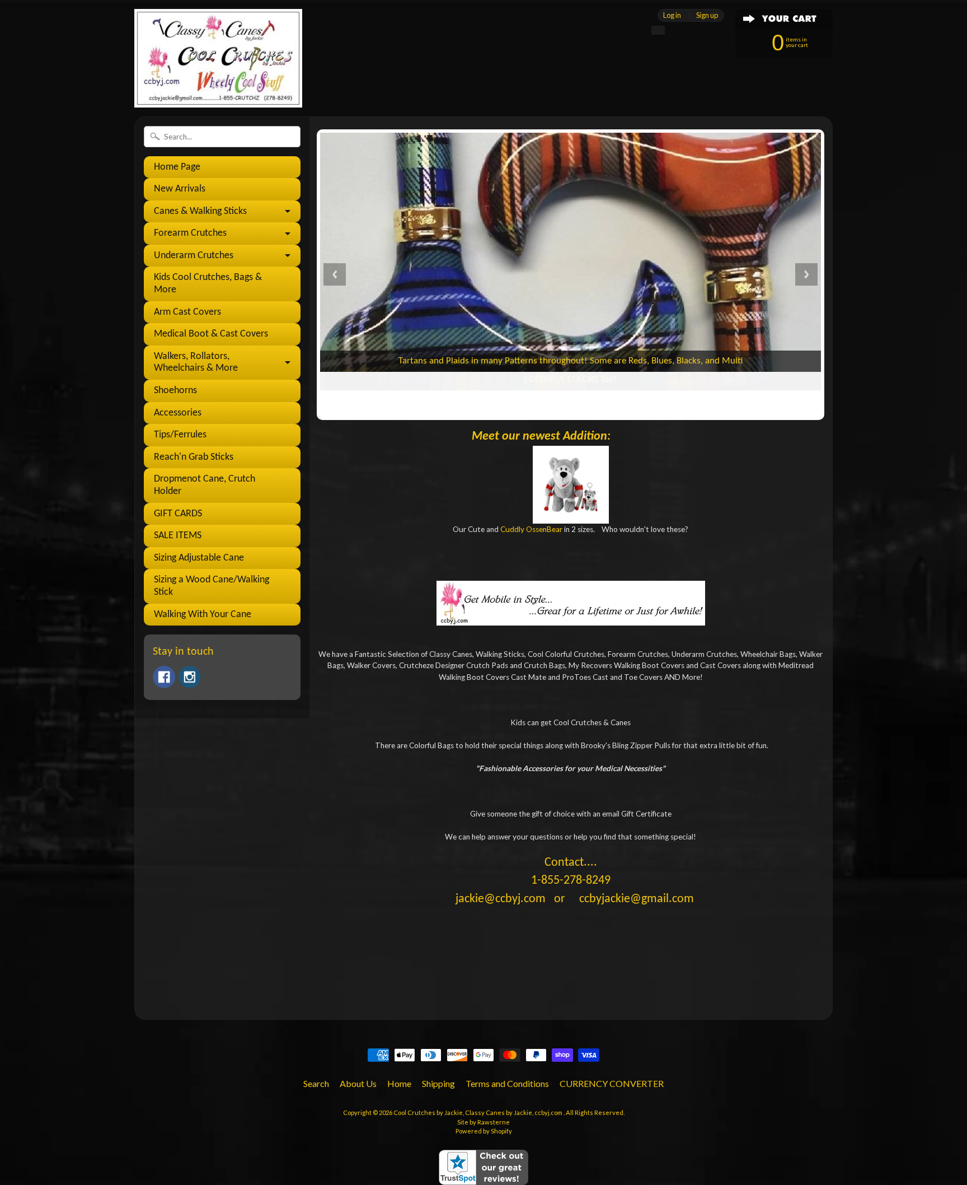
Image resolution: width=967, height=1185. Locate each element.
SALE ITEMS (177, 535)
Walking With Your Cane (202, 614)
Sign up (707, 15)
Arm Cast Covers (187, 312)
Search (316, 1083)
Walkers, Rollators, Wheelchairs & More (196, 362)
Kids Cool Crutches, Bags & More (208, 283)
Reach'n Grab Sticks (193, 457)
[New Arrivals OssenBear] (570, 485)
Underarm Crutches (193, 255)
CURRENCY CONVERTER (612, 1083)
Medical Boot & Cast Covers (211, 334)
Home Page (177, 167)
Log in (672, 15)
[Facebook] (164, 677)
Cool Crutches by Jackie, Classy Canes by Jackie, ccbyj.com (478, 1112)
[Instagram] (190, 677)
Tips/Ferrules (180, 435)
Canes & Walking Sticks (200, 211)
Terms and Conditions (507, 1083)
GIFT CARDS (178, 513)
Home (399, 1083)
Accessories (177, 413)
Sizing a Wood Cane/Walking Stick (211, 586)
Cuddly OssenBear (531, 529)
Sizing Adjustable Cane (199, 558)
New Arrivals (179, 189)
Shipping (438, 1083)
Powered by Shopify (484, 1131)
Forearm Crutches (190, 233)
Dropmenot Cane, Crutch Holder (204, 485)
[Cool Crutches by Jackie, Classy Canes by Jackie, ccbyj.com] (218, 85)
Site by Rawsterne (483, 1122)
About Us (358, 1083)
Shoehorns (175, 390)
